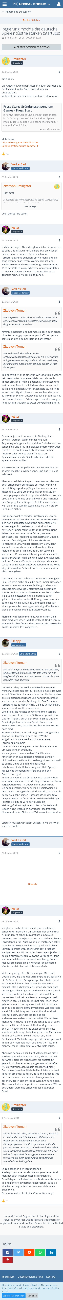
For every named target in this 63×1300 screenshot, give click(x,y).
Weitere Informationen (13, 1295)
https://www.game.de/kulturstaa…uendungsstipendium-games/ (21, 144)
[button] (4, 4)
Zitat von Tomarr (15, 310)
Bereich (32, 884)
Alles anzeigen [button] (31, 206)
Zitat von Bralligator (17, 186)
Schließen (32, 1295)
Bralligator (11, 37)
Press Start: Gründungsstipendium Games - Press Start (28, 108)
